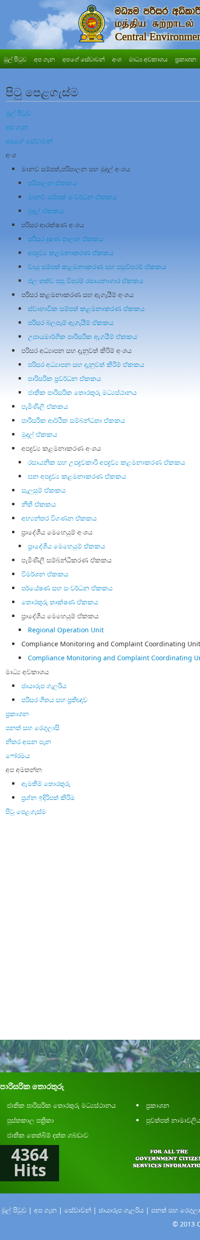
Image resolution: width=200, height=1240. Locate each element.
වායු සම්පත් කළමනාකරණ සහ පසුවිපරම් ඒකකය (97, 266)
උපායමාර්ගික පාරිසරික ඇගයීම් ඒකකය (82, 336)
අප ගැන (17, 126)
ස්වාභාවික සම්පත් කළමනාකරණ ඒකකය (86, 308)
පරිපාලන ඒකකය (52, 182)
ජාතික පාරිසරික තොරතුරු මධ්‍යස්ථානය (82, 392)
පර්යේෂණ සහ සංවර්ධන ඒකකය (67, 587)
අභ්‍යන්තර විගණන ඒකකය (59, 518)
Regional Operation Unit (66, 629)
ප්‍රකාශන (17, 713)
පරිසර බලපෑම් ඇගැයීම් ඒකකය (70, 322)
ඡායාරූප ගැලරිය (44, 685)
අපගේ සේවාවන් (29, 140)
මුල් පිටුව (18, 112)
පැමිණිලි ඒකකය (44, 406)
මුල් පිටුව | (16, 1210)
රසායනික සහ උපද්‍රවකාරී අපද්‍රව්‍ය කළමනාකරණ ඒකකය (106, 462)
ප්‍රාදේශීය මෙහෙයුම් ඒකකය (66, 546)
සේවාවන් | (80, 1210)
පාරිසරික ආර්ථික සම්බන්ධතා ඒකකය (73, 420)
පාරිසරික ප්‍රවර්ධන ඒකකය (64, 378)
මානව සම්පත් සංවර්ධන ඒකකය (72, 196)
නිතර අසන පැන (28, 741)
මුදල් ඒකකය (46, 210)
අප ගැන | (48, 1210)
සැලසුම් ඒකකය (43, 490)
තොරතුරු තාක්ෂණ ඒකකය (59, 601)
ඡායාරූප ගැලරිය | (124, 1210)
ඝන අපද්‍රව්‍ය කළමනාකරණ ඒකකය (77, 476)
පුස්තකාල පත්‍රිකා (30, 1120)
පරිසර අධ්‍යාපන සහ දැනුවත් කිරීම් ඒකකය (86, 364)
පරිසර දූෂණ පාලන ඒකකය (65, 238)
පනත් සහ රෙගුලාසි (33, 727)
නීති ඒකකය (38, 504)
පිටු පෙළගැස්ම (26, 811)
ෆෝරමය (18, 755)
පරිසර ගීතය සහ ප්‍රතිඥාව (54, 699)
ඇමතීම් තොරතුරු (45, 783)
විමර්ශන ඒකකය (44, 573)
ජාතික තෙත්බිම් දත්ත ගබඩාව (47, 1135)
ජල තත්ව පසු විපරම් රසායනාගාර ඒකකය (85, 280)
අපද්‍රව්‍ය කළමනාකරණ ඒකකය (70, 252)
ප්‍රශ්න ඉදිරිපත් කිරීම (48, 797)
